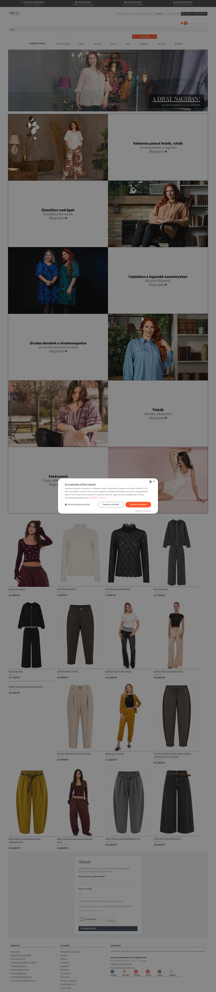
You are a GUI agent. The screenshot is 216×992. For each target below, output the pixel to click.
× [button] (154, 482)
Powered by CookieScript (143, 511)
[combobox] (150, 481)
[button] (77, 504)
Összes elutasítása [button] (111, 504)
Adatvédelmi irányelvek (97, 497)
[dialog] (108, 496)
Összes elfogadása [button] (138, 504)
